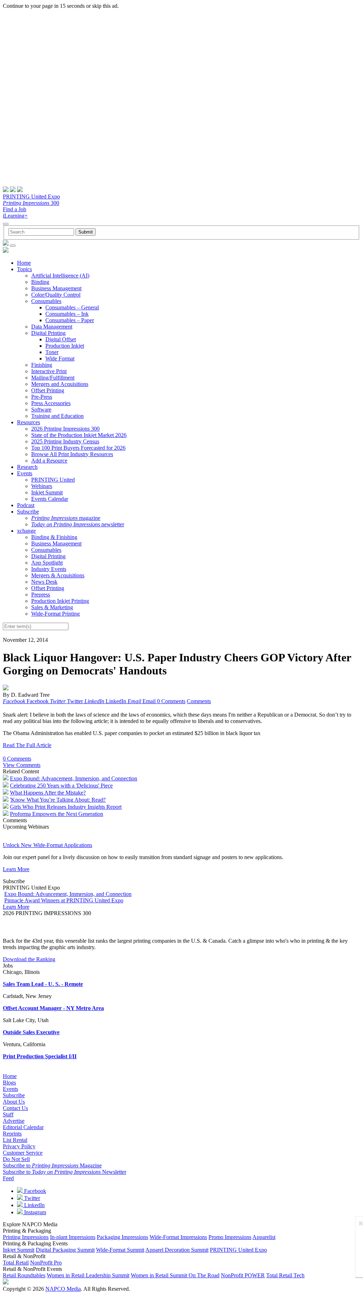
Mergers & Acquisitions (57, 575)
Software (41, 410)
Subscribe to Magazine (52, 1165)
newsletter (77, 524)
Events (24, 473)
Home (24, 263)
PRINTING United (53, 480)
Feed (8, 1178)
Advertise (13, 1121)
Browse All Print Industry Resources (72, 454)
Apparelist (263, 1237)
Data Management (51, 327)
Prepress (40, 595)
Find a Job (14, 209)
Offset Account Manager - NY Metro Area (53, 1008)
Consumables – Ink (67, 314)
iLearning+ (15, 216)
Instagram (34, 1212)
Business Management (56, 288)
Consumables (46, 301)
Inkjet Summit (47, 492)
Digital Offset (60, 339)
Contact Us (15, 1108)
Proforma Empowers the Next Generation (56, 814)
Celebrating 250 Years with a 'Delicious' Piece (61, 786)
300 (31, 203)
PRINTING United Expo (31, 197)
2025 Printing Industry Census (65, 441)
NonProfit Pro (46, 1263)
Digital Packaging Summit (65, 1250)
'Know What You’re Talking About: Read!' (58, 800)
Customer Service (23, 1153)
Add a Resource (49, 461)
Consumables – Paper (69, 320)
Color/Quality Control (55, 295)
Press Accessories (51, 403)
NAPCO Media (63, 1289)
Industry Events (48, 569)
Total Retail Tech (285, 1275)
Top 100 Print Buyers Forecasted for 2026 (78, 448)
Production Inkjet (64, 346)
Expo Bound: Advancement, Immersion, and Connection (73, 778)
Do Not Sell (16, 1159)
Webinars (41, 486)
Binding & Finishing (54, 537)
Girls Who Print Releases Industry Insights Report (66, 807)
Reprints (12, 1134)
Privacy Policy (19, 1146)
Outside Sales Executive (31, 1032)
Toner (51, 352)
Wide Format (59, 358)
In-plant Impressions (72, 1237)
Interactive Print (49, 371)
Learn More (16, 869)
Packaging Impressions (122, 1237)
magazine (65, 518)
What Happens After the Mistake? (48, 793)
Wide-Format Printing (55, 614)
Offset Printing (47, 390)
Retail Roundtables (24, 1275)
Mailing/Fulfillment (52, 378)
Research (27, 467)
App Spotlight (47, 563)
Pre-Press (41, 397)
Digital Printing (48, 333)
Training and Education (57, 416)
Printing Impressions (26, 1237)
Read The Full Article (27, 745)
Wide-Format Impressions (178, 1237)
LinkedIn (34, 1205)
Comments (199, 701)
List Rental (15, 1140)
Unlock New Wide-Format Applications (47, 845)
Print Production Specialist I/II (40, 1056)
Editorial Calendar (23, 1127)
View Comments (21, 765)
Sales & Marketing (52, 607)
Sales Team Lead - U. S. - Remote (43, 984)
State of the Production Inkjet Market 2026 (79, 435)
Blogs (9, 1083)
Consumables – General (72, 307)
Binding (40, 282)
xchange (26, 531)
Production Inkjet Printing (60, 601)
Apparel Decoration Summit (176, 1250)
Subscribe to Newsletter (64, 1172)
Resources (28, 422)
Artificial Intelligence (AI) (60, 276)
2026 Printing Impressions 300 (65, 429)
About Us (14, 1102)
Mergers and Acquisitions (59, 384)
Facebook (34, 1191)
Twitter (31, 1198)
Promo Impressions (229, 1237)
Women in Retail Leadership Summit (88, 1275)
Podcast (25, 505)
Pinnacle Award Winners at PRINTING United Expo (63, 900)
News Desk (44, 582)
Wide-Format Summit (120, 1250)
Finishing (41, 365)
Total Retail (16, 1263)
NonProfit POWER (243, 1275)
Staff (8, 1114)
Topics (24, 269)
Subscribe (28, 512)
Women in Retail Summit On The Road (175, 1275)
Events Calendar (49, 499)
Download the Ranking (29, 959)
